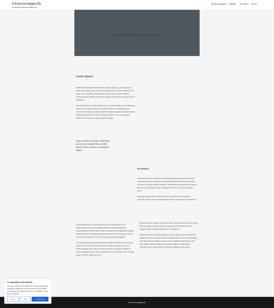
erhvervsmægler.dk (26, 3)
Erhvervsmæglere (218, 4)
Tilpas (13, 299)
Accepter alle (40, 299)
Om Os (254, 4)
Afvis (25, 299)
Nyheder (232, 4)
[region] (27, 291)
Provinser (244, 4)
